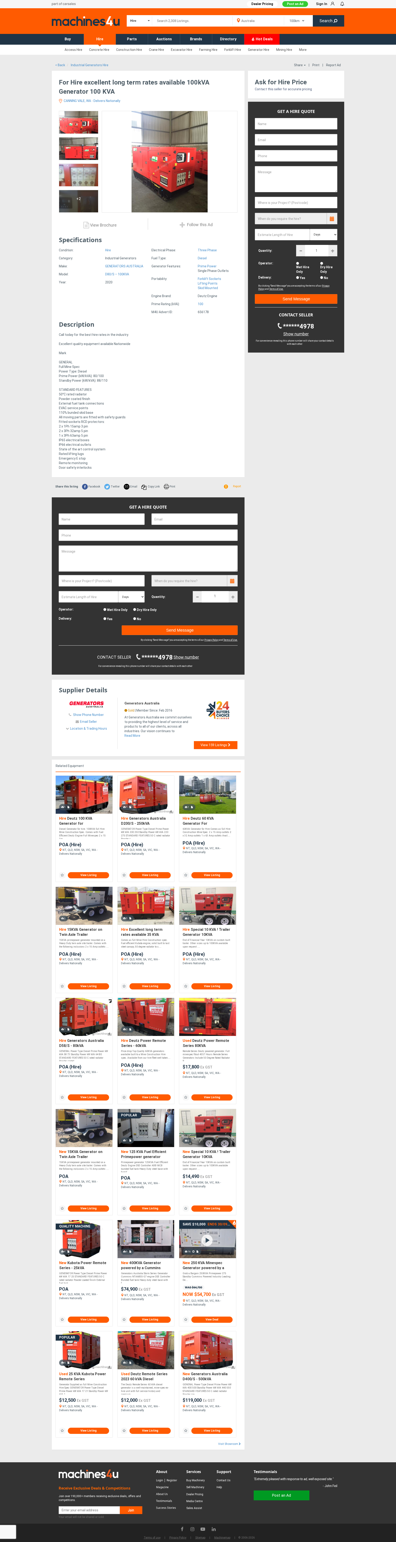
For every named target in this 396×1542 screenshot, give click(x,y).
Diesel (202, 258)
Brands (196, 39)
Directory (228, 39)
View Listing (88, 875)
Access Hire (73, 50)
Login (159, 1480)
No (139, 619)
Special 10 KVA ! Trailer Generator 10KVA (206, 932)
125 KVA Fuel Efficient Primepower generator (143, 1154)
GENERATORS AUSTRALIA (124, 266)
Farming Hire (208, 50)
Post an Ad (295, 4)
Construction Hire (129, 50)
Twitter (115, 486)
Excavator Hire (181, 50)
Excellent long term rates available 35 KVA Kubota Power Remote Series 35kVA (141, 932)
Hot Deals (264, 39)
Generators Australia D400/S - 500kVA (205, 1376)
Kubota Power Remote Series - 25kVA (82, 1265)
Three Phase (207, 250)
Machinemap (222, 1537)
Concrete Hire (99, 50)
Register (172, 1480)
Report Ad (333, 65)
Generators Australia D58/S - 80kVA (81, 1043)
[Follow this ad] (62, 875)
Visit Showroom (228, 1444)
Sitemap (200, 1537)
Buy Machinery (195, 1480)
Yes (110, 619)
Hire (99, 39)
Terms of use (152, 1537)
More (303, 50)
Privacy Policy (211, 640)
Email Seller (88, 721)
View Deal (212, 1319)
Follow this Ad (199, 224)
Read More (132, 735)
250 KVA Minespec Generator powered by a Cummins (203, 1266)
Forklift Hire (232, 50)
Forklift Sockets (209, 279)
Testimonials (164, 1501)
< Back (60, 65)
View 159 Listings (214, 745)
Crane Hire (156, 50)
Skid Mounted (208, 288)
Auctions (164, 39)
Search (326, 20)
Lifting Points (207, 283)
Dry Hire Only (147, 610)
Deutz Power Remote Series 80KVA (206, 1043)
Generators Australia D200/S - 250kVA (143, 821)
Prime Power (207, 266)
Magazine (162, 1487)
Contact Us (224, 1480)
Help (219, 1487)
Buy (68, 39)
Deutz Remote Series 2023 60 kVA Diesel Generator (144, 1377)
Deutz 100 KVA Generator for (75, 821)
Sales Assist (194, 1508)
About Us (162, 1494)
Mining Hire (284, 50)
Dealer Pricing (194, 1494)
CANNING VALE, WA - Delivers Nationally (91, 101)
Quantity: (158, 597)
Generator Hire (258, 50)
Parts (132, 39)
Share (298, 65)
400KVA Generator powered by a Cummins (141, 1265)
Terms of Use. (230, 640)
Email (133, 486)
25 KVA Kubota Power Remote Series (82, 1376)
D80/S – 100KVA (117, 274)
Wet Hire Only (117, 610)
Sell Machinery (195, 1487)
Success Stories (166, 1508)
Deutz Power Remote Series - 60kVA (143, 1043)
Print (315, 65)
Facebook (94, 486)
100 (200, 304)
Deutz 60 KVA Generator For (198, 821)
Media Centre (194, 1501)
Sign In (321, 4)
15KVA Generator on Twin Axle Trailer (80, 932)
